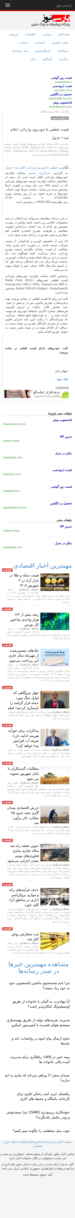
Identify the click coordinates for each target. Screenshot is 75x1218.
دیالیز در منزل (63, 453)
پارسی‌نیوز (64, 5)
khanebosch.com (60, 106)
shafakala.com (12, 457)
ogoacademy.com (60, 98)
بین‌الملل (63, 50)
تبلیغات (23, 1141)
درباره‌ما (49, 1141)
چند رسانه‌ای (20, 50)
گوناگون (47, 59)
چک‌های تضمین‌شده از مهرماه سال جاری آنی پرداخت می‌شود (24, 656)
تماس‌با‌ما (35, 1141)
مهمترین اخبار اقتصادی (42, 565)
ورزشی (13, 34)
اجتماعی (40, 42)
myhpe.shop (11, 440)
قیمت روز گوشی (61, 77)
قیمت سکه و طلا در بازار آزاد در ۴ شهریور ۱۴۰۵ (24, 580)
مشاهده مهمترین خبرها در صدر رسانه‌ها (38, 967)
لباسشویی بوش (62, 102)
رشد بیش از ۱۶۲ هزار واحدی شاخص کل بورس (24, 620)
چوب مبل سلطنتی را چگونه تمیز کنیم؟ (41, 1131)
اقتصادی (30, 34)
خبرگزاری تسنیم (40, 173)
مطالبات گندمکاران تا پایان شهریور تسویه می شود (23, 774)
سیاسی (46, 34)
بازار (32, 59)
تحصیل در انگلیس (61, 94)
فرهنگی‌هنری (43, 50)
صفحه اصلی (63, 1141)
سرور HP (66, 436)
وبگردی (63, 59)
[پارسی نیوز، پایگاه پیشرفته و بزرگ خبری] (50, 20)
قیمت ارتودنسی (62, 86)
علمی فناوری (60, 42)
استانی (24, 42)
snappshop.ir (63, 81)
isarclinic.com (63, 90)
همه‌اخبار (63, 34)
